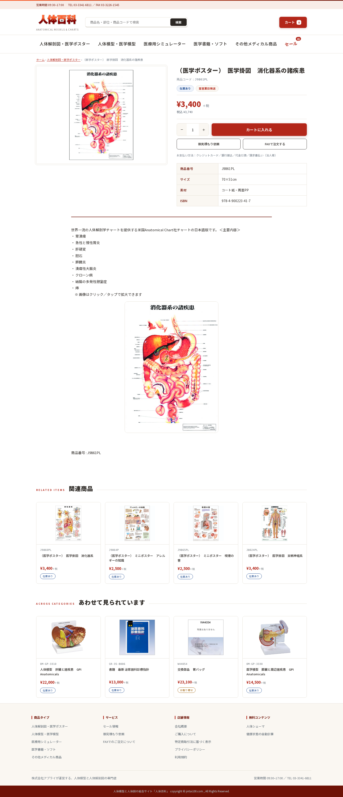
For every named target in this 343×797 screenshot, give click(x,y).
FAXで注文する (275, 144)
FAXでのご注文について (119, 741)
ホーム (40, 60)
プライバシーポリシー (190, 749)
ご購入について (185, 734)
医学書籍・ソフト (210, 44)
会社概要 (181, 726)
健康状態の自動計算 (260, 734)
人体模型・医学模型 (117, 44)
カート (292, 22)
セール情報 (110, 726)
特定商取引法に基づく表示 (193, 741)
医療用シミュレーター (165, 44)
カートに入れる (259, 129)
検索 (178, 22)
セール (292, 42)
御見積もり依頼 (208, 144)
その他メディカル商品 (256, 44)
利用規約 (181, 757)
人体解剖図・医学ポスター (65, 44)
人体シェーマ (255, 726)
